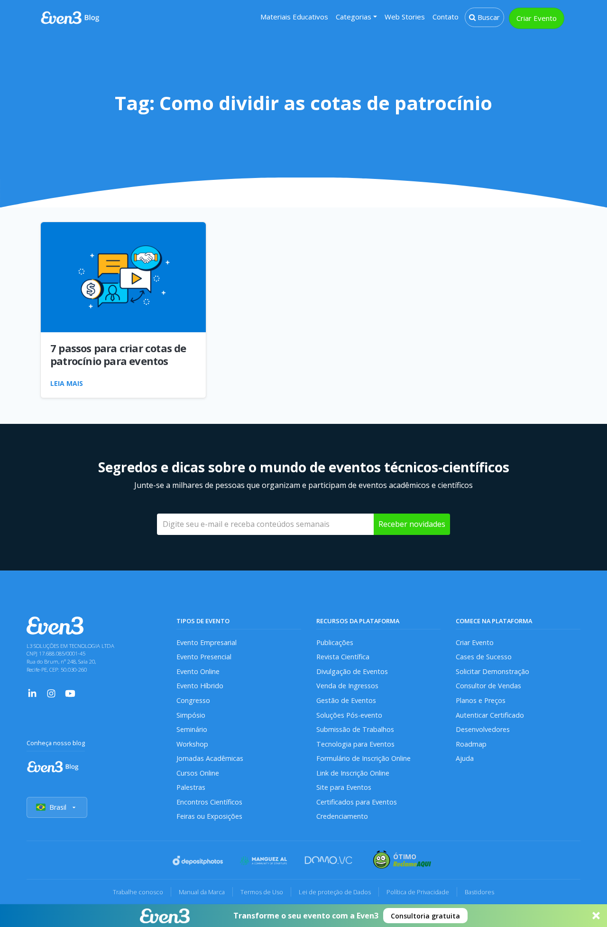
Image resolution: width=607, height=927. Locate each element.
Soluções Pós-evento (349, 715)
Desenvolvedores (483, 729)
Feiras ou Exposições (209, 816)
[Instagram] (51, 692)
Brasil (57, 807)
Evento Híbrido (199, 685)
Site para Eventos (343, 787)
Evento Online (198, 671)
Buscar (488, 17)
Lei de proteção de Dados (335, 892)
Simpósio (190, 715)
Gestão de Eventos (346, 700)
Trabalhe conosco (138, 892)
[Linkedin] (32, 692)
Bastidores (479, 892)
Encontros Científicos (209, 801)
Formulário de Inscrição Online (363, 758)
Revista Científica (342, 656)
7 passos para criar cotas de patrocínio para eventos (118, 354)
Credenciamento (342, 816)
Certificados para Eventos (356, 801)
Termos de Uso (261, 892)
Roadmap (471, 744)
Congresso (193, 700)
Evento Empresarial (206, 642)
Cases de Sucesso (484, 656)
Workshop (192, 744)
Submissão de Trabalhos (355, 729)
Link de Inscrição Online (352, 772)
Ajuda (465, 758)
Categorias (353, 16)
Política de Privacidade (417, 892)
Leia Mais (66, 383)
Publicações (334, 642)
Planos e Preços (481, 700)
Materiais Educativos (294, 16)
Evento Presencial (203, 656)
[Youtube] (70, 692)
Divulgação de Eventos (352, 671)
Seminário (191, 729)
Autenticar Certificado (490, 715)
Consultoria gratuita (425, 915)
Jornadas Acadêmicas (209, 758)
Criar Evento (536, 18)
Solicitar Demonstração (492, 671)
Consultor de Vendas (488, 685)
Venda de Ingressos (347, 685)
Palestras (190, 787)
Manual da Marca (202, 892)
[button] (303, 915)
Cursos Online (197, 772)
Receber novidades (411, 524)
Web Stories (405, 16)
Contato (445, 16)
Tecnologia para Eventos (355, 744)
